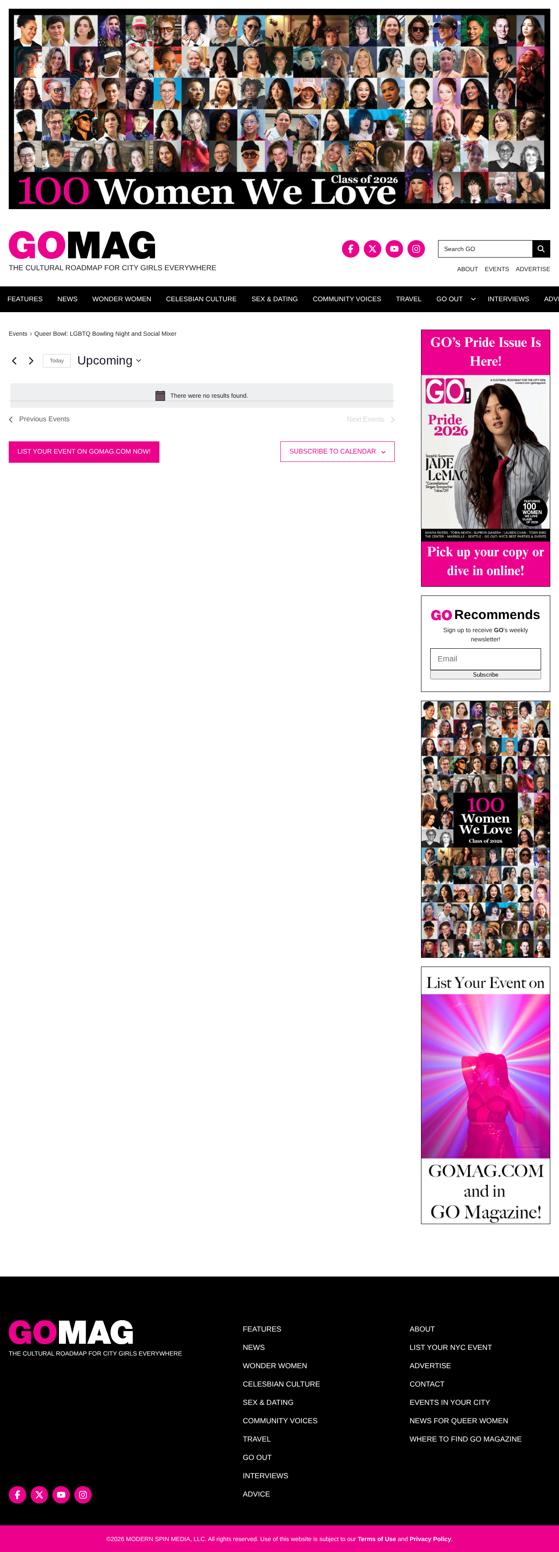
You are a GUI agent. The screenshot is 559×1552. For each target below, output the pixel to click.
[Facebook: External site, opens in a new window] (350, 249)
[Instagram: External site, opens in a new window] (416, 249)
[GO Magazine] (144, 245)
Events (18, 333)
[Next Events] (31, 360)
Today (57, 361)
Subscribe (485, 674)
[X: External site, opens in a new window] (372, 249)
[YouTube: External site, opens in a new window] (394, 249)
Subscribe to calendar (333, 451)
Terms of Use (377, 1538)
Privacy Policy (430, 1538)
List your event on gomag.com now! (84, 451)
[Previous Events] (14, 360)
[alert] (201, 395)
